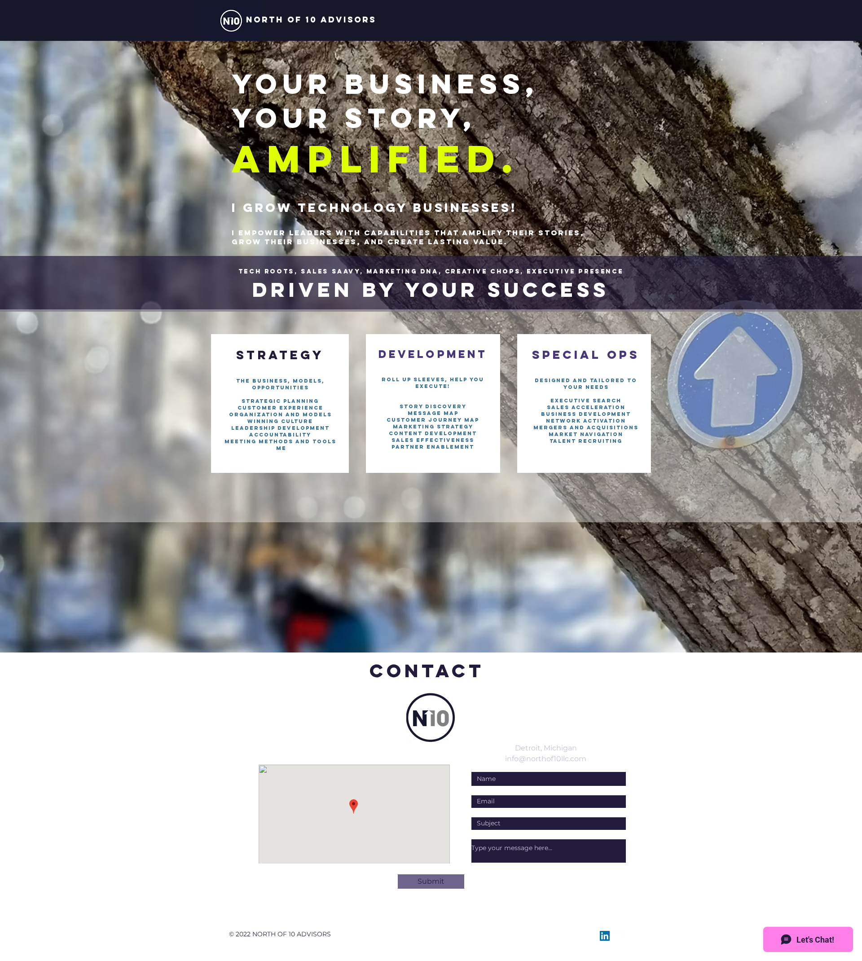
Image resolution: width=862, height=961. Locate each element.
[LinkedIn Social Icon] (605, 936)
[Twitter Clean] (620, 936)
